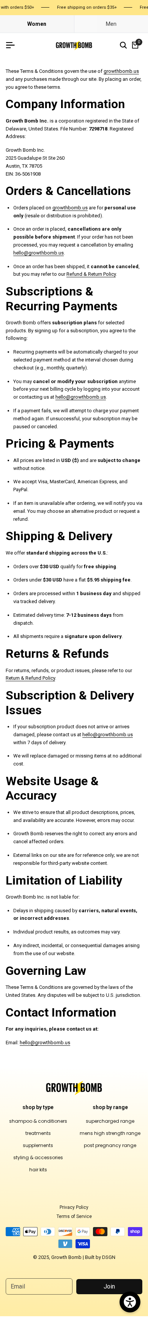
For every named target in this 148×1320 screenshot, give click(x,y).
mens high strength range (110, 1133)
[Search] (123, 45)
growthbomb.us (121, 71)
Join (109, 1286)
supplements (38, 1145)
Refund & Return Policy (91, 274)
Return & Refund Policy (30, 678)
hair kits (38, 1169)
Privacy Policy (74, 1207)
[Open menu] (13, 45)
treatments (38, 1133)
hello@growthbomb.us (38, 253)
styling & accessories (38, 1157)
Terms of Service (74, 1216)
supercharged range (110, 1121)
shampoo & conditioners (38, 1121)
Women (36, 24)
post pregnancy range (110, 1145)
